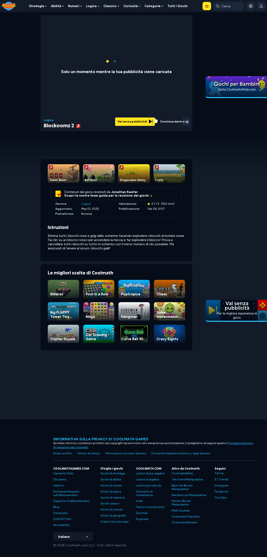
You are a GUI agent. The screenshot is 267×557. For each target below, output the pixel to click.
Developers (60, 513)
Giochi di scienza (111, 509)
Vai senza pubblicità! (132, 121)
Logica (91, 6)
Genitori (58, 485)
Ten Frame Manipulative (187, 479)
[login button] (261, 6)
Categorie (153, 6)
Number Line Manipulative (189, 495)
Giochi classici (109, 503)
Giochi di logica (110, 491)
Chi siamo (60, 479)
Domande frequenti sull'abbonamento (66, 493)
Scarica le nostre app (114, 521)
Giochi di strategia (112, 473)
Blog (56, 507)
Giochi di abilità (110, 479)
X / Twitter (222, 479)
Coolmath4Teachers (186, 516)
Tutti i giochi (178, 6)
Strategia (36, 6)
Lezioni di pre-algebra (150, 473)
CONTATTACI (62, 519)
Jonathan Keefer (124, 192)
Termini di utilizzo (88, 453)
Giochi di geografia (113, 515)
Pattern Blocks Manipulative (181, 502)
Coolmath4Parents (185, 522)
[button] (207, 6)
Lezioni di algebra (147, 479)
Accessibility (61, 525)
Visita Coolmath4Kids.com (237, 89)
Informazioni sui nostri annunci (125, 453)
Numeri (73, 6)
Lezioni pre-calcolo (148, 485)
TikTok (219, 473)
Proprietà (142, 519)
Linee (139, 501)
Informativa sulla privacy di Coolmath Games (100, 439)
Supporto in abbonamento (71, 501)
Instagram (222, 485)
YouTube (221, 497)
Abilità (56, 6)
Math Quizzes (181, 510)
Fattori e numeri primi (150, 507)
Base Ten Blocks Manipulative (182, 487)
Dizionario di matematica (144, 493)
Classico (110, 6)
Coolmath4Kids (182, 473)
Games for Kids (63, 473)
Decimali (141, 513)
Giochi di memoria (112, 497)
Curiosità (130, 6)
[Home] (9, 6)
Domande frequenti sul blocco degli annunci (180, 453)
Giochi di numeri (111, 485)
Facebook (221, 491)
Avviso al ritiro (62, 453)
